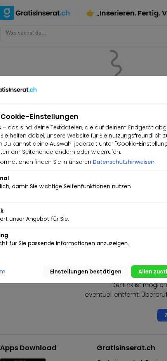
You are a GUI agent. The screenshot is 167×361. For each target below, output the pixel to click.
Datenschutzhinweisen (124, 162)
